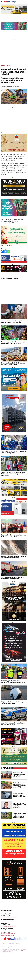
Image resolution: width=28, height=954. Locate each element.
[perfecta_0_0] (14, 756)
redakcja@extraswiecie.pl (8, 933)
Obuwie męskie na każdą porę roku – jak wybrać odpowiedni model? (14, 556)
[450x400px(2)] (14, 379)
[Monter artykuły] (14, 506)
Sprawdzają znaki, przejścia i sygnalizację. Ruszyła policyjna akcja (13, 681)
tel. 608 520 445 (5, 924)
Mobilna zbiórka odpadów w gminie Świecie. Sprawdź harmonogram (12, 321)
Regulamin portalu (7, 947)
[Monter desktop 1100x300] (14, 259)
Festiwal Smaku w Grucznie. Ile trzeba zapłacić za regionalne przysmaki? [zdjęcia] (19, 785)
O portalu (4, 943)
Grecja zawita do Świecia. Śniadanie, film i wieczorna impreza (13, 363)
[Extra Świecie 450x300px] (14, 207)
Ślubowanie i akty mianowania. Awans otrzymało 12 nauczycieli (13, 535)
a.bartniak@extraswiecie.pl (8, 926)
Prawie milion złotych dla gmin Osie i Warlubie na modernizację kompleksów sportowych (13, 474)
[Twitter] (5, 251)
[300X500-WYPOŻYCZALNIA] (14, 642)
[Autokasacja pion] (14, 840)
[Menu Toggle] (1, 2)
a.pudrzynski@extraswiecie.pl (9, 917)
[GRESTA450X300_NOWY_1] (14, 487)
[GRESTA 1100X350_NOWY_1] (14, 9)
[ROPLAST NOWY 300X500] (14, 879)
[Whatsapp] (8, 251)
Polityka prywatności (14, 943)
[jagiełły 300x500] (14, 413)
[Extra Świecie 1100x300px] (14, 26)
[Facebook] (2, 251)
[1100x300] (14, 268)
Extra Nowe (5, 66)
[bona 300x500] (14, 601)
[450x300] (14, 187)
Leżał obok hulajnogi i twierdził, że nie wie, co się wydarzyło (13, 723)
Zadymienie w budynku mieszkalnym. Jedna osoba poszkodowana (13, 577)
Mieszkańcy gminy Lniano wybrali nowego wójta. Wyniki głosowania (19, 805)
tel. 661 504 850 (5, 915)
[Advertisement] (14, 50)
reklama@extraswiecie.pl (7, 935)
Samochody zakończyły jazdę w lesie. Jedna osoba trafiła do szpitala (13, 342)
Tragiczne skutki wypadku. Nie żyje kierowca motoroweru (12, 702)
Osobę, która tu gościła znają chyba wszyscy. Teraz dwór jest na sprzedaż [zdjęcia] (19, 815)
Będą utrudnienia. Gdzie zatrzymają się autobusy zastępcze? (13, 452)
